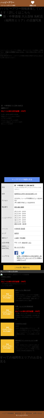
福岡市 (16, 233)
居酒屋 (23, 229)
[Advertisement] (22, 81)
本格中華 (25, 243)
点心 (29, 243)
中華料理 (17, 229)
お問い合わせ (37, 413)
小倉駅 (16, 238)
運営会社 (29, 413)
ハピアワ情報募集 (8, 413)
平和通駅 (22, 238)
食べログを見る (19, 247)
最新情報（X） (20, 413)
